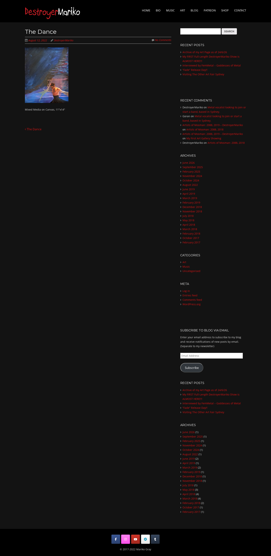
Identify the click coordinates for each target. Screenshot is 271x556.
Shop (225, 10)
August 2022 (190, 185)
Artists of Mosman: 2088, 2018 (204, 129)
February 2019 (191, 202)
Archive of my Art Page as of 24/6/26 (205, 52)
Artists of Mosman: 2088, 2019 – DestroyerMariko (213, 125)
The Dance (33, 129)
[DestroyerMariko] (52, 15)
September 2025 (193, 167)
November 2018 (192, 211)
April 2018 (189, 224)
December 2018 (192, 207)
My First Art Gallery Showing (203, 138)
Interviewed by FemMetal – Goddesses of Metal (212, 65)
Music (170, 10)
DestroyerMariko (63, 40)
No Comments (163, 40)
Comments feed (192, 300)
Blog (194, 10)
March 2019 (190, 198)
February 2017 (191, 242)
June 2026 (189, 162)
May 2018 (188, 220)
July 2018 (188, 216)
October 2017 (191, 238)
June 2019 (189, 189)
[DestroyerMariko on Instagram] (125, 539)
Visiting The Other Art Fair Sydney (203, 74)
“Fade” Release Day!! (195, 70)
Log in (186, 291)
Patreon (210, 10)
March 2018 (190, 229)
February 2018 (191, 233)
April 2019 (189, 193)
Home (146, 10)
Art (182, 10)
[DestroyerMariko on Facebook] (115, 539)
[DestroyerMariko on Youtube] (135, 539)
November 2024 (192, 176)
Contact (240, 10)
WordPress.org (192, 304)
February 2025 (191, 171)
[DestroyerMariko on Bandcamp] (145, 539)
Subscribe (192, 368)
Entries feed (190, 295)
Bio (158, 10)
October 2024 (191, 180)
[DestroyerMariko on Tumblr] (155, 539)
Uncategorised (191, 271)
